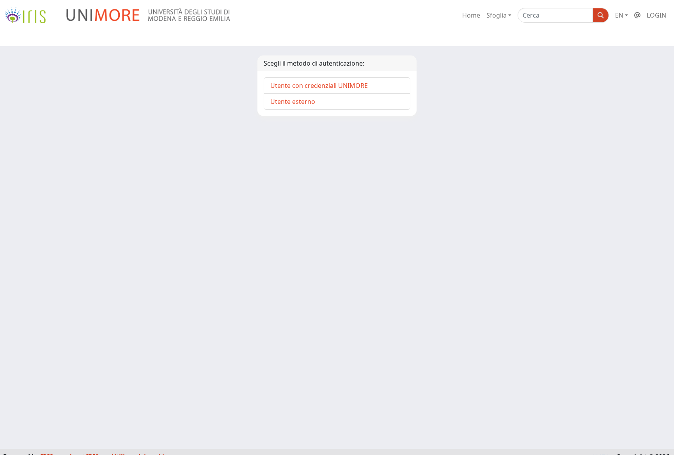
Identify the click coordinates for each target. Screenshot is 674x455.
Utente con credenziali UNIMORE (319, 85)
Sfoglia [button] (496, 15)
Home (471, 15)
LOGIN (656, 15)
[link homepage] (28, 15)
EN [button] (619, 15)
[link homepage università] (149, 15)
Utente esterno (292, 101)
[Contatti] (637, 15)
